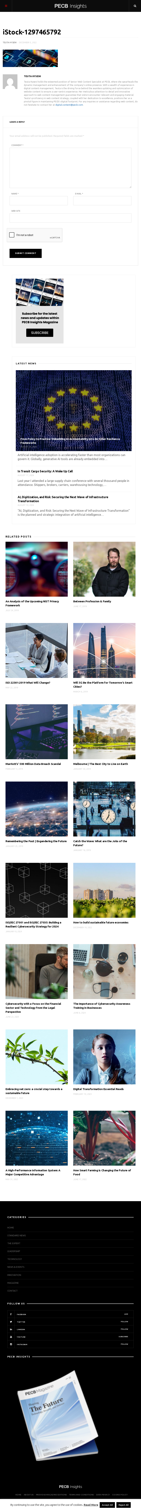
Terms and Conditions (81, 1495)
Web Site (15, 211)
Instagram (72, 1344)
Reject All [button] (124, 1505)
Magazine (13, 1283)
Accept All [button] (107, 1505)
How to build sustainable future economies (101, 922)
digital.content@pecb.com (69, 105)
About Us (29, 1495)
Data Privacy (103, 1495)
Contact (12, 1291)
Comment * (17, 145)
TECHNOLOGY (14, 1259)
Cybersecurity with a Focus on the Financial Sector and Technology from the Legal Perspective (33, 1007)
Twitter (72, 1322)
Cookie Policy (120, 1495)
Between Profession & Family (92, 601)
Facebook (72, 1314)
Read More (91, 1504)
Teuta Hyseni (10, 42)
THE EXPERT (13, 1243)
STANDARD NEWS (16, 1235)
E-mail (79, 194)
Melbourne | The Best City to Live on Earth (100, 763)
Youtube (72, 1337)
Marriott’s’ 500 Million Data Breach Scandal (33, 763)
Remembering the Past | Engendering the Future (36, 841)
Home (10, 1227)
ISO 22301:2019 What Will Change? (28, 682)
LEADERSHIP (13, 1251)
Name (15, 194)
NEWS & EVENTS (15, 1267)
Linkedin (72, 1329)
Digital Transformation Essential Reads (98, 1089)
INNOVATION (14, 1275)
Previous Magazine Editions (51, 1495)
